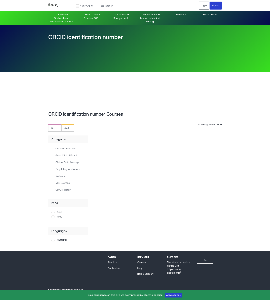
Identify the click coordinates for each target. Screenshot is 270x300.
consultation (107, 5)
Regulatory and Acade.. (68, 169)
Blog (139, 268)
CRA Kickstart (63, 189)
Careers (141, 262)
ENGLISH (62, 240)
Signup (216, 5)
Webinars (181, 14)
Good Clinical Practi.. (66, 155)
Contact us (114, 268)
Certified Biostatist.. (66, 148)
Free (59, 216)
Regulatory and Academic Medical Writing (150, 18)
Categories (86, 6)
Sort (53, 128)
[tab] (68, 148)
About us (112, 262)
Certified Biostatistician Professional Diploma (61, 18)
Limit (66, 128)
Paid (59, 212)
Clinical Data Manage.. (67, 162)
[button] (64, 148)
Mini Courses (210, 14)
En (205, 260)
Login (204, 5)
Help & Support (145, 273)
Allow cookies (173, 295)
